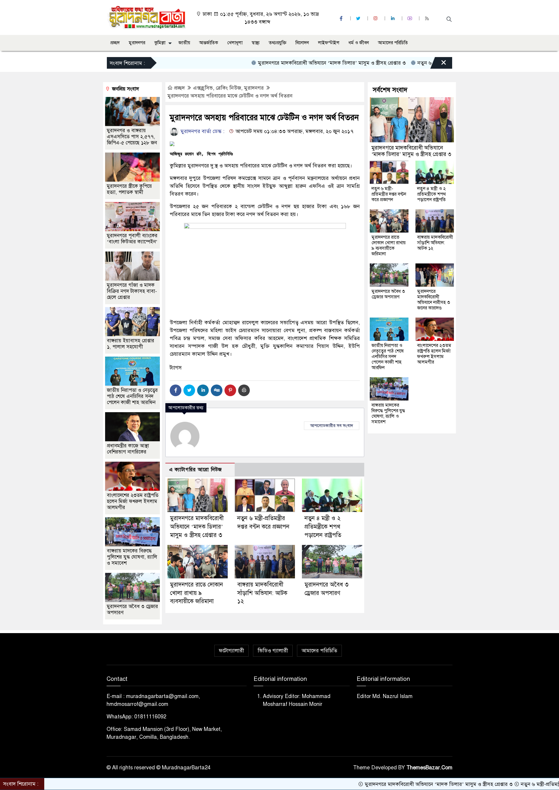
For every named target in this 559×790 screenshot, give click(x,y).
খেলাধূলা (235, 43)
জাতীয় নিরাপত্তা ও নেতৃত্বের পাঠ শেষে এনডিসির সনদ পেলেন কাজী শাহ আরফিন (132, 396)
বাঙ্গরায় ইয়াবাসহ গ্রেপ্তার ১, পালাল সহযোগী (130, 344)
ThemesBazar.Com (429, 767)
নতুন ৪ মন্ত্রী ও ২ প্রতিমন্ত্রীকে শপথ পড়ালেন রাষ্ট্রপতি (323, 527)
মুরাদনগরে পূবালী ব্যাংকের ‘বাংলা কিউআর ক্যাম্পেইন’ (132, 239)
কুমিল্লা (159, 43)
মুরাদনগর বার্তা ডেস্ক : (201, 131)
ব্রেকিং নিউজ (228, 88)
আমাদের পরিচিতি (393, 43)
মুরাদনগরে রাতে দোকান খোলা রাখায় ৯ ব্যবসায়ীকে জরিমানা (196, 593)
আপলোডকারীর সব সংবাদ (331, 425)
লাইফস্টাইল (328, 43)
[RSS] (427, 18)
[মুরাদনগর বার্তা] (147, 17)
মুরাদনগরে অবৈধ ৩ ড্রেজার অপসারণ (388, 294)
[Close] (438, 64)
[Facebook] (175, 390)
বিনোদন (302, 43)
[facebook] (341, 18)
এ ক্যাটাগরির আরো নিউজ (195, 470)
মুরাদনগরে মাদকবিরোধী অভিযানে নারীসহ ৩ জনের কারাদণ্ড (433, 299)
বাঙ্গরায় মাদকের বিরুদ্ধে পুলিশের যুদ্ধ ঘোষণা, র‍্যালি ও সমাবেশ (132, 557)
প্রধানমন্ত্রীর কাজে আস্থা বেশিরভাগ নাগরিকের (128, 449)
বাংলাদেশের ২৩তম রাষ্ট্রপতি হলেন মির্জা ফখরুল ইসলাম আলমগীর (132, 501)
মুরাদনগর (137, 43)
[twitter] (358, 18)
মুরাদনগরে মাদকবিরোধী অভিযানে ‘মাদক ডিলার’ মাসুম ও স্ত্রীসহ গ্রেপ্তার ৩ (301, 63)
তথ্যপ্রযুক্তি (277, 43)
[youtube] (410, 18)
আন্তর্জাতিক (208, 43)
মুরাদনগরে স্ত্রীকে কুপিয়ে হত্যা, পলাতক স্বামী (129, 189)
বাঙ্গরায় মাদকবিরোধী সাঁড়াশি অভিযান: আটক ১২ (262, 593)
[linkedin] (393, 18)
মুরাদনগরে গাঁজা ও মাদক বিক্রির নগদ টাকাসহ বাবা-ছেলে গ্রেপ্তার (132, 291)
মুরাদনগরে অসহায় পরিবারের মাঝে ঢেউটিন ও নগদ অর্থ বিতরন (230, 96)
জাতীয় (184, 43)
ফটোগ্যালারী (231, 650)
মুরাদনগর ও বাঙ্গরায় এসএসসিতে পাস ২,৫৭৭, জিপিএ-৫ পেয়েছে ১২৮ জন (132, 136)
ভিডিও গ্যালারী (273, 650)
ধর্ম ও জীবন (359, 43)
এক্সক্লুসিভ (203, 88)
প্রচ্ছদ (115, 43)
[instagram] (376, 18)
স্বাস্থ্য (256, 43)
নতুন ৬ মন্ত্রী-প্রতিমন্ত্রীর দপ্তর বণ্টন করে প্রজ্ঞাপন (389, 194)
